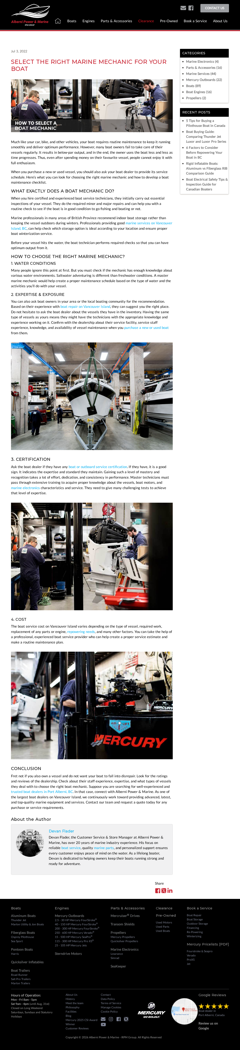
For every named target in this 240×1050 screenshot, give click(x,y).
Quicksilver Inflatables (27, 962)
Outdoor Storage (197, 923)
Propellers (118, 932)
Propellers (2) (196, 98)
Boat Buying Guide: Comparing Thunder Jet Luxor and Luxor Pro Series (206, 136)
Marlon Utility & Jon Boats (27, 924)
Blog (68, 1015)
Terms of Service (111, 1003)
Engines (88, 21)
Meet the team (74, 1003)
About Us (220, 21)
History (70, 999)
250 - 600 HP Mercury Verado (74, 932)
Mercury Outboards (69, 916)
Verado (191, 955)
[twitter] (127, 1019)
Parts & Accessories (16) (204, 67)
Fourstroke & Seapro (200, 951)
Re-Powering (195, 932)
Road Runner (19, 975)
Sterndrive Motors (68, 954)
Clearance (146, 21)
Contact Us (214, 8)
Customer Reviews (77, 1028)
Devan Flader (61, 831)
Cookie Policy (109, 1011)
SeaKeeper (118, 966)
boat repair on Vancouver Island (85, 306)
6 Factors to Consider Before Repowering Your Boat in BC (204, 152)
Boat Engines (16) (199, 92)
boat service (71, 848)
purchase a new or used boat (146, 327)
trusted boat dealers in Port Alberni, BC (42, 791)
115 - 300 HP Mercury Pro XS (74, 941)
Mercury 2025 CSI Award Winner (82, 1022)
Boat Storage (195, 919)
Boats (71, 21)
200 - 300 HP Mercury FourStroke (77, 928)
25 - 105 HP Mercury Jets (71, 945)
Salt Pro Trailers (20, 979)
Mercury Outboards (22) (204, 80)
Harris (15, 954)
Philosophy (72, 1007)
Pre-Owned (169, 21)
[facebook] (190, 8)
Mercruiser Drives (125, 915)
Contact (106, 994)
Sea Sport (17, 941)
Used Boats (163, 931)
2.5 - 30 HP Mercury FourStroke (76, 920)
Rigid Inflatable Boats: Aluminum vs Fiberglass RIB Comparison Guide (206, 168)
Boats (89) (193, 86)
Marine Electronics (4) (202, 61)
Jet (188, 964)
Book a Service (195, 21)
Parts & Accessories (116, 21)
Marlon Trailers (20, 983)
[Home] (30, 14)
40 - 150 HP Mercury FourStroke (76, 924)
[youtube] (104, 1025)
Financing (193, 928)
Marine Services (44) (201, 74)
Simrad (115, 958)
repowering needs (81, 631)
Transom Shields (123, 924)
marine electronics (25, 488)
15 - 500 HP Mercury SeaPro (73, 937)
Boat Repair (194, 915)
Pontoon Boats (22, 949)
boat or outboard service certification (98, 467)
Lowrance (117, 954)
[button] (183, 8)
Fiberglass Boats (23, 932)
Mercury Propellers (123, 937)
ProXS (191, 959)
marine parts (104, 848)
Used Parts (162, 926)
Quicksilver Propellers (124, 941)
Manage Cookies (111, 1007)
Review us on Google (208, 1025)
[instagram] (112, 1019)
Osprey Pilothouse (22, 937)
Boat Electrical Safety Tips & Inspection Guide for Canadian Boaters (207, 184)
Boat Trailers (20, 970)
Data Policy (108, 999)
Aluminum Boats (23, 916)
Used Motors (164, 922)
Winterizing (194, 936)
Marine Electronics (125, 949)
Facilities (71, 1011)
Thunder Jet (18, 920)
